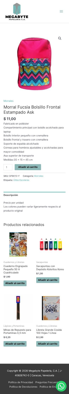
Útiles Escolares (21, 180)
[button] (60, 38)
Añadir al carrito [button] (15, 283)
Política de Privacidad (20, 382)
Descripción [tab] (11, 195)
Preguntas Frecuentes (48, 382)
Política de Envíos (50, 386)
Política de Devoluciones (23, 386)
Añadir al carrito (28, 167)
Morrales (8, 100)
